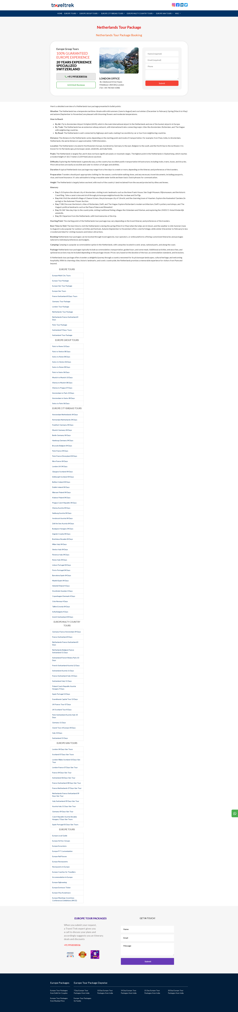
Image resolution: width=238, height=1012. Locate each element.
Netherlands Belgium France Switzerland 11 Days (63, 651)
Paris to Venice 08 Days (61, 351)
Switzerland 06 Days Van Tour (63, 778)
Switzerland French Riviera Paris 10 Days (65, 659)
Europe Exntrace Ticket (61, 887)
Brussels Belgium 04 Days (62, 446)
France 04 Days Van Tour (61, 773)
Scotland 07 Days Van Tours (63, 754)
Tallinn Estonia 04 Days (61, 606)
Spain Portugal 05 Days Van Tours (65, 824)
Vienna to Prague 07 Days (62, 388)
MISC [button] (177, 13)
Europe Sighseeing (59, 882)
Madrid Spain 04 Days (60, 581)
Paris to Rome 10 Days (61, 346)
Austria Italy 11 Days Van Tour (64, 806)
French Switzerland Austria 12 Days (66, 665)
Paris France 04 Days (60, 451)
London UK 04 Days (59, 466)
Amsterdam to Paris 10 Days (63, 393)
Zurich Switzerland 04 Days (62, 617)
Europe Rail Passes (59, 856)
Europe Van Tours (59, 291)
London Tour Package (60, 307)
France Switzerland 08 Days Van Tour (66, 783)
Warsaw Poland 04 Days (61, 492)
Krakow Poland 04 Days (61, 497)
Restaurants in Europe (61, 867)
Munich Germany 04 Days (62, 430)
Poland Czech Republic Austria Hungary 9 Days (64, 687)
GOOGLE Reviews (76, 85)
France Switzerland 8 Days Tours (64, 296)
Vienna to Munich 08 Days (62, 383)
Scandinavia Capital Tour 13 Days (65, 699)
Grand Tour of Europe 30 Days (64, 728)
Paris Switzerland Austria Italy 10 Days (65, 716)
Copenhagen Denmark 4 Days (63, 596)
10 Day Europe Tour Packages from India (105, 991)
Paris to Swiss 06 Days (61, 372)
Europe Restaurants (60, 862)
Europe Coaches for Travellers (64, 872)
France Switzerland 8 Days (62, 637)
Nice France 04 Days (60, 461)
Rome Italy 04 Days (59, 560)
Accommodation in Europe (62, 877)
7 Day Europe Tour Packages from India (81, 991)
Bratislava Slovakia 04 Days (62, 539)
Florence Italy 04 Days (60, 555)
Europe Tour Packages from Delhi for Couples (59, 991)
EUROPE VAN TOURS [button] (164, 13)
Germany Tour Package (61, 301)
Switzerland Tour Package (62, 335)
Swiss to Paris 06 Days (61, 403)
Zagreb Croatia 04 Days (61, 534)
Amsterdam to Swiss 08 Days (63, 398)
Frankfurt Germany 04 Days (62, 425)
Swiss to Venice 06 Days (61, 362)
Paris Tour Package (59, 325)
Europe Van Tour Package (62, 286)
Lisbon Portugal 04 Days (61, 565)
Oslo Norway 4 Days (60, 601)
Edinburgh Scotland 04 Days (63, 477)
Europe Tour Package (60, 281)
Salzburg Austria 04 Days (61, 513)
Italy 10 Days (57, 733)
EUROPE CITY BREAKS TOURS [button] (112, 13)
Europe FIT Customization (62, 851)
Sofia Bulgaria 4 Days (60, 612)
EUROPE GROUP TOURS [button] (89, 13)
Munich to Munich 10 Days (62, 377)
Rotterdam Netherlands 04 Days (64, 420)
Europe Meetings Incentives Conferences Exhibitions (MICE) (64, 899)
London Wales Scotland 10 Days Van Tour (66, 761)
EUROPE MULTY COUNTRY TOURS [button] (140, 13)
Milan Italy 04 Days (59, 544)
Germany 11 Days (59, 722)
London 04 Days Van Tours (62, 749)
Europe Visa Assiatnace (61, 893)
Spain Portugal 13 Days (61, 694)
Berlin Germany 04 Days (61, 435)
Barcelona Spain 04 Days (61, 575)
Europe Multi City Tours (61, 275)
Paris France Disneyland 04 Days (64, 456)
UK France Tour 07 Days (61, 704)
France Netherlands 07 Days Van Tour (66, 788)
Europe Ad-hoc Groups (61, 841)
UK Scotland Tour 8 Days (62, 710)
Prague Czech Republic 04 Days (64, 503)
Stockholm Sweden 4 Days (62, 591)
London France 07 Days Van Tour (65, 767)
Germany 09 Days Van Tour (62, 811)
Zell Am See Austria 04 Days (63, 523)
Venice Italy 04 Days (60, 549)
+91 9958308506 (72, 945)
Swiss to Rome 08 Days (61, 357)
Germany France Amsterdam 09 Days (66, 632)
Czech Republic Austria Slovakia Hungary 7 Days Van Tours (64, 818)
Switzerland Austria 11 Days (63, 671)
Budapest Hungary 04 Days (62, 529)
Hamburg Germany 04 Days (62, 440)
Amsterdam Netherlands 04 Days (65, 414)
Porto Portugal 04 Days (61, 570)
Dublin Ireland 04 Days (61, 487)
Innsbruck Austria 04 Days (62, 518)
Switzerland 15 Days (60, 738)
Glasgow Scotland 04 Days (62, 472)
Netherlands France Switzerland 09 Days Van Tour (65, 794)
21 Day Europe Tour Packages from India (152, 991)
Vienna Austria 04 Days (61, 508)
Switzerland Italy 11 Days (62, 681)
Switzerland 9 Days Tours (62, 330)
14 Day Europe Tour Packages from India (128, 991)
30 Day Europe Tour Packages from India (176, 991)
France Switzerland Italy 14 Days (64, 676)
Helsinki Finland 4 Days (61, 586)
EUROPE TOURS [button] (70, 13)
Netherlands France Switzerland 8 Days (65, 318)
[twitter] (186, 4)
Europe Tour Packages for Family (82, 999)
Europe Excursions (59, 846)
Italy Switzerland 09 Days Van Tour (65, 801)
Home (60, 13)
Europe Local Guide (59, 836)
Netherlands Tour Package (62, 312)
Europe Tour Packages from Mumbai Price (59, 999)
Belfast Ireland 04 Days (61, 482)
